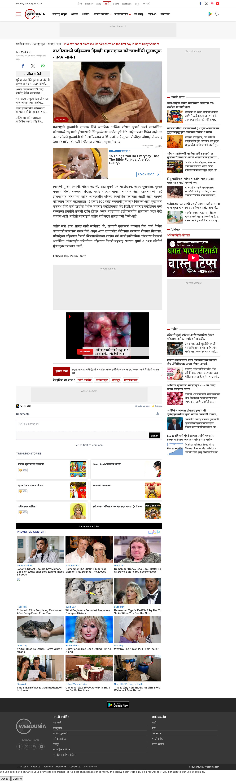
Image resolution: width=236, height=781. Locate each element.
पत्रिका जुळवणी (60, 733)
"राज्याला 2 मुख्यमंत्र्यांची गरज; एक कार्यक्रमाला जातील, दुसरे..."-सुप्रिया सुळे (32, 100)
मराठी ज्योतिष (101, 14)
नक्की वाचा (177, 97)
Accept (5, 778)
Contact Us (75, 766)
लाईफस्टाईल (121, 14)
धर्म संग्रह (138, 14)
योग (153, 728)
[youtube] (217, 3)
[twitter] (206, 3)
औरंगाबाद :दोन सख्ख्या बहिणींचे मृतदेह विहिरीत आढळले (28, 119)
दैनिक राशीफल (59, 738)
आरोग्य (85, 14)
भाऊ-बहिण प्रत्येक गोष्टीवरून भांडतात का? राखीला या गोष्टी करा (190, 105)
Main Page (22, 766)
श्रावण (74, 14)
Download (61, 119)
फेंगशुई (56, 744)
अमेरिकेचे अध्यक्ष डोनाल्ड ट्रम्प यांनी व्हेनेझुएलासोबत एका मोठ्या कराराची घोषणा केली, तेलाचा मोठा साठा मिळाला (191, 412)
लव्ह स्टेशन (156, 733)
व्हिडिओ (152, 14)
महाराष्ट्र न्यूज (39, 44)
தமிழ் (98, 3)
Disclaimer (61, 766)
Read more (85, 351)
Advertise (48, 766)
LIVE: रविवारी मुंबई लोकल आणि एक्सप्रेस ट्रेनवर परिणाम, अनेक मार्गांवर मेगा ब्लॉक (190, 437)
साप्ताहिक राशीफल (61, 749)
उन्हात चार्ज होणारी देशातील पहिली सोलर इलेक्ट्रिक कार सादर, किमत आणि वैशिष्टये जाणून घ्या (115, 371)
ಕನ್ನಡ (137, 3)
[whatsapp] (43, 66)
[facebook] (200, 3)
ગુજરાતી (146, 3)
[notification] (217, 14)
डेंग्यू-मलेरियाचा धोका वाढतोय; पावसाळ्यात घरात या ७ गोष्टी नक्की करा (190, 180)
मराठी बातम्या (22, 44)
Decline (17, 778)
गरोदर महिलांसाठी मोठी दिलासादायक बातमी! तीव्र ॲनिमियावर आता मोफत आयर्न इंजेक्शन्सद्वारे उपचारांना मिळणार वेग (192, 362)
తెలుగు (116, 3)
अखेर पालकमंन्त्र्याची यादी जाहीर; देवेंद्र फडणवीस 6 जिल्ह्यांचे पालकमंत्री (30, 91)
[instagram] (212, 3)
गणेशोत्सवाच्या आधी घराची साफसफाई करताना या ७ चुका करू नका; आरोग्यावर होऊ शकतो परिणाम (193, 206)
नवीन (174, 329)
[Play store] (210, 14)
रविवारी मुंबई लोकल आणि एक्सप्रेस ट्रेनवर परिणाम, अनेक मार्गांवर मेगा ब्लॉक (190, 337)
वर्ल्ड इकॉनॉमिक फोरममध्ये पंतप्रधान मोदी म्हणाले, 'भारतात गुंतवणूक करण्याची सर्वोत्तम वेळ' (32, 110)
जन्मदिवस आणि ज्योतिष (64, 754)
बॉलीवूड (116, 380)
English (89, 3)
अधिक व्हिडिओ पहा (178, 235)
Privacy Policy (90, 766)
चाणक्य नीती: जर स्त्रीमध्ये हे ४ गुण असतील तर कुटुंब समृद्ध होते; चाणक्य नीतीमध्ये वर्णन (193, 130)
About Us (35, 766)
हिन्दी (80, 3)
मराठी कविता (158, 744)
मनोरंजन (165, 14)
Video (175, 229)
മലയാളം (126, 3)
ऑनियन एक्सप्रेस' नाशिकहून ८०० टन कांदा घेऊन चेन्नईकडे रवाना (191, 387)
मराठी (107, 3)
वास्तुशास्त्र (57, 728)
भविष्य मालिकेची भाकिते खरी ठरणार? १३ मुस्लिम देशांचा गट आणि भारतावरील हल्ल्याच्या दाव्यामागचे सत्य (193, 155)
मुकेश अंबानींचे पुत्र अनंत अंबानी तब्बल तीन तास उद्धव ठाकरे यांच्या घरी (33, 81)
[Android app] (118, 704)
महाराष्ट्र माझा (59, 14)
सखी (154, 722)
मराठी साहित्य (158, 738)
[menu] (19, 14)
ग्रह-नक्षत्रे (57, 722)
